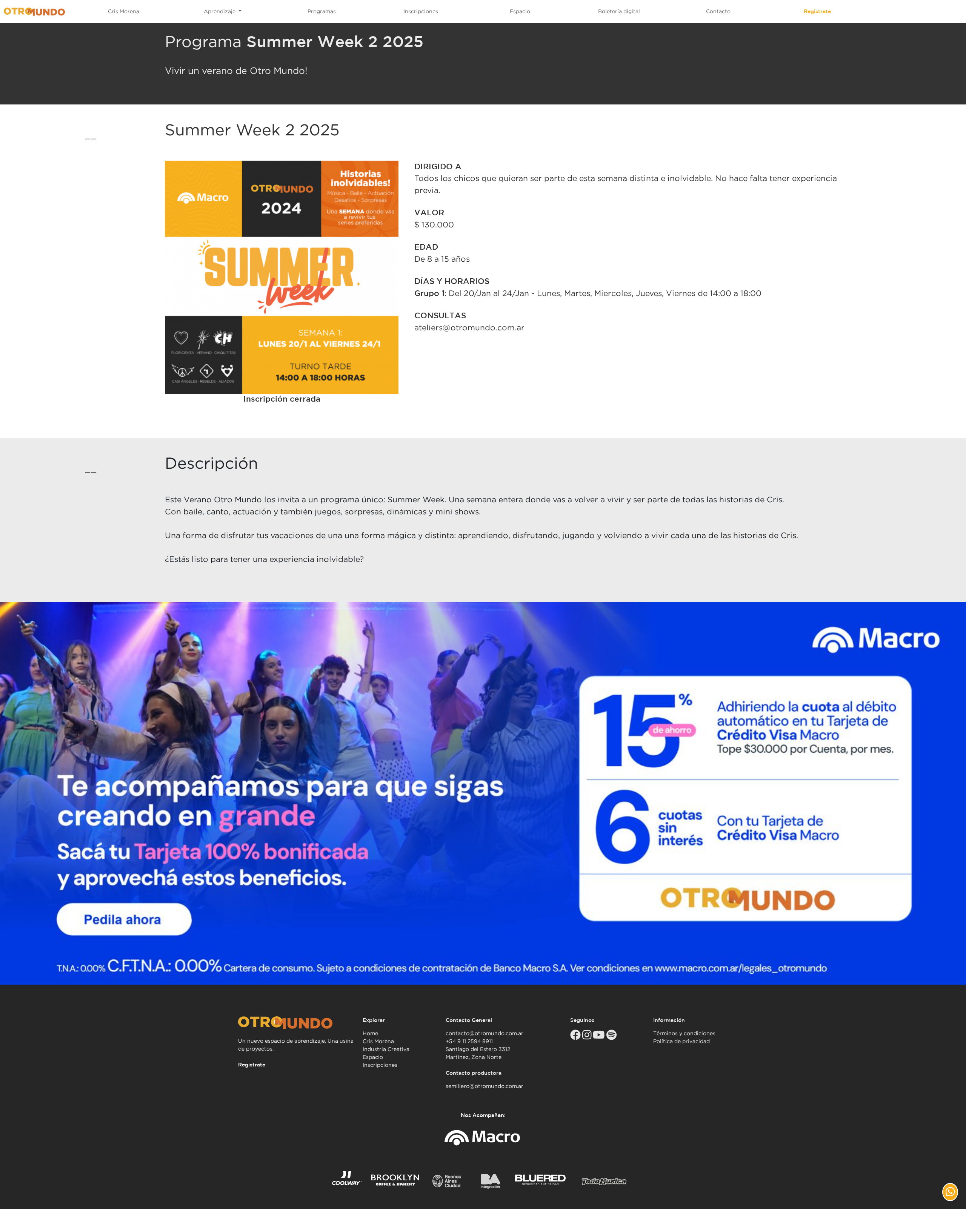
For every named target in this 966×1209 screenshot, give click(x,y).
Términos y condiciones (684, 1033)
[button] (950, 1192)
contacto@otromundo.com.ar (484, 1033)
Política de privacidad (681, 1041)
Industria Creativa (386, 1049)
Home (370, 1033)
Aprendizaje (220, 11)
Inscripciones (420, 11)
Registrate (817, 11)
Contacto (718, 11)
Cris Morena (123, 11)
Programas (322, 11)
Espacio (520, 11)
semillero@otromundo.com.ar (484, 1086)
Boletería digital (619, 11)
